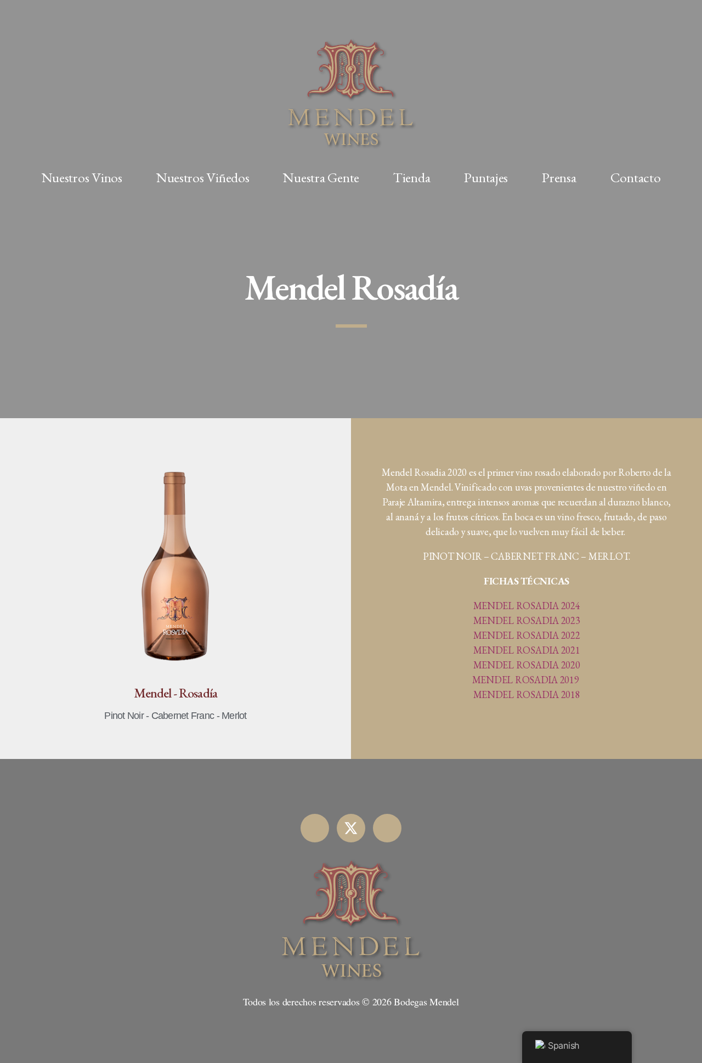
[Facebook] (315, 828)
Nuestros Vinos (82, 177)
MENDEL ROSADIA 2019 (525, 679)
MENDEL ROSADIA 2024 (526, 605)
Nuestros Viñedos (203, 177)
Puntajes (486, 177)
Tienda (411, 177)
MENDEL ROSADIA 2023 (526, 620)
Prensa (559, 177)
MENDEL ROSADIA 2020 (526, 665)
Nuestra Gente (321, 177)
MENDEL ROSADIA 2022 (526, 635)
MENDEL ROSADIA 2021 (526, 650)
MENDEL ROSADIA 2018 (526, 694)
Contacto (635, 177)
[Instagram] (387, 828)
